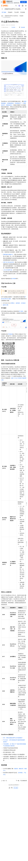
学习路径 (21, 311)
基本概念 (20, 772)
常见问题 (22, 12)
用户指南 (4, 12)
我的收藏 (23, 27)
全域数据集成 (10, 103)
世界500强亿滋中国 (8, 262)
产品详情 (13, 27)
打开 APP (23, 2)
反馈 (16, 787)
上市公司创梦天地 (7, 270)
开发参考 (10, 12)
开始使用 (21, 15)
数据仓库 (21, 768)
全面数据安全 (9, 105)
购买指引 (18, 303)
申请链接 (10, 334)
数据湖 (16, 768)
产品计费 (16, 12)
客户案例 (13, 278)
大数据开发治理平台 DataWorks (11, 15)
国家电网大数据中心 (8, 254)
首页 (2, 15)
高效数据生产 (18, 103)
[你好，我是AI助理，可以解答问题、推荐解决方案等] (19, 5)
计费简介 (12, 303)
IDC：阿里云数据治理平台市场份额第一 (13, 737)
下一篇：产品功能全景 (21, 780)
